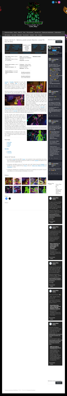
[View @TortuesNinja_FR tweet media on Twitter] (55, 170)
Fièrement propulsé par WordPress (11, 390)
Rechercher (59, 41)
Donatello (12, 82)
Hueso (6, 83)
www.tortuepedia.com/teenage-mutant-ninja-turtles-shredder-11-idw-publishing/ (55, 279)
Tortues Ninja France (55, 198)
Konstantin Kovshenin (31, 390)
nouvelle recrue (8, 108)
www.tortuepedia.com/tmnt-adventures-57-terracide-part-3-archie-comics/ (55, 216)
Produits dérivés (58, 32)
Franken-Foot (35, 45)
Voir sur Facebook (52, 221)
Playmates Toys (38, 32)
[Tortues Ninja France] (51, 184)
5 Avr (52, 61)
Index (36, 35)
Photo (52, 218)
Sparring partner (35, 47)
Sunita (8, 93)
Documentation (26, 35)
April (16, 83)
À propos (40, 35)
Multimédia (20, 35)
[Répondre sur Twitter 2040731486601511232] (50, 173)
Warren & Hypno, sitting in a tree (17, 48)
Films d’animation (30, 32)
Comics (15, 32)
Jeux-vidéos (14, 35)
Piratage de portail (8, 45)
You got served (42, 48)
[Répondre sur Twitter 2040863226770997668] (50, 115)
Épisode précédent (14, 52)
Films (24, 32)
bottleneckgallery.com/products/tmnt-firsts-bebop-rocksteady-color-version (56, 335)
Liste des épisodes (27, 52)
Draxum (25, 165)
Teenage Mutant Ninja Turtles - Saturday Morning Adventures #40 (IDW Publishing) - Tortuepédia (55, 307)
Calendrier (32, 35)
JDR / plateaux (7, 35)
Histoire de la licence (9, 32)
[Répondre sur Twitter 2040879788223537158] (50, 86)
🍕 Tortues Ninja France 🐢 (55, 60)
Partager (51, 222)
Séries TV (20, 32)
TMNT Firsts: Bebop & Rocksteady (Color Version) (55, 347)
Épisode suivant (38, 52)
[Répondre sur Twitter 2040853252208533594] (50, 158)
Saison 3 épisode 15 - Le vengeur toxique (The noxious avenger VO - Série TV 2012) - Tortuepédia (55, 246)
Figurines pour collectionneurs (47, 32)
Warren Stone (34, 165)
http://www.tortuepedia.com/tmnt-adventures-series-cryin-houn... (55, 110)
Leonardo (6, 82)
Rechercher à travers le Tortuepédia (54, 39)
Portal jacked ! (7, 48)
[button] (9, 181)
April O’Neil (9, 142)
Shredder (42, 164)
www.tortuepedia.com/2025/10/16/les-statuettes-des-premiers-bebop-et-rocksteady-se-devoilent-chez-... (56, 342)
